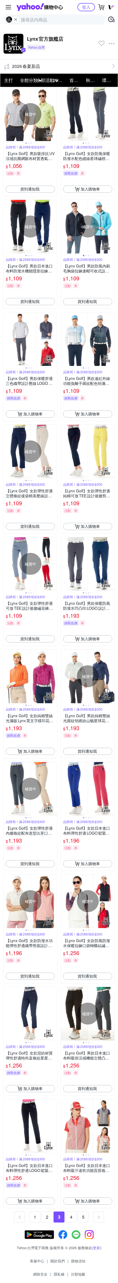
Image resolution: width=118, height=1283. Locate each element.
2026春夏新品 (26, 66)
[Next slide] (53, 114)
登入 (86, 7)
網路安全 (40, 1274)
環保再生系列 (108, 80)
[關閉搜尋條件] (15, 19)
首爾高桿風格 (76, 80)
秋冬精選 (92, 80)
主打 (8, 80)
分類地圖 (78, 1274)
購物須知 (78, 1260)
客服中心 (37, 1260)
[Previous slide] (7, 114)
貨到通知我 (30, 189)
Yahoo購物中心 (39, 7)
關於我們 (57, 1260)
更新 (96, 1247)
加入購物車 (90, 189)
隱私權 (59, 1274)
